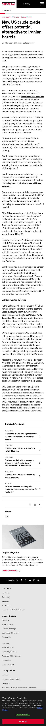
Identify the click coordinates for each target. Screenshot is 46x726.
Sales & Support (8, 648)
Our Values (6, 593)
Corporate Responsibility (11, 679)
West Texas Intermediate (32, 96)
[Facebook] (21, 580)
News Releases (7, 624)
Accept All (23, 721)
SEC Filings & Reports (10, 633)
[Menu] (42, 4)
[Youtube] (30, 580)
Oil (7, 517)
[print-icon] (35, 504)
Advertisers (6, 637)
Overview (5, 620)
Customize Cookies (23, 715)
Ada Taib (8, 43)
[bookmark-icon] (30, 504)
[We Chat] (38, 580)
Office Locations (8, 665)
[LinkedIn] (34, 580)
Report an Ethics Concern (11, 656)
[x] (17, 580)
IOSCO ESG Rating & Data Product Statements (19, 688)
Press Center (7, 606)
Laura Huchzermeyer (25, 43)
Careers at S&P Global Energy (13, 610)
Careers (5, 675)
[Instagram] (25, 580)
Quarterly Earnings (9, 629)
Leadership (6, 683)
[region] (23, 708)
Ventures (5, 601)
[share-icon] (39, 504)
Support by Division (9, 652)
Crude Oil (7, 11)
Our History (6, 597)
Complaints (6, 660)
